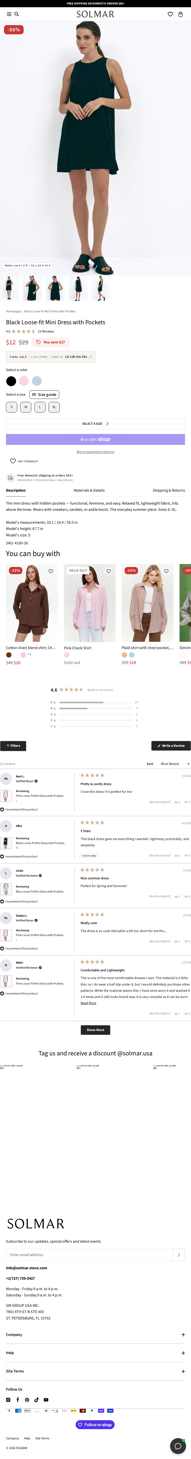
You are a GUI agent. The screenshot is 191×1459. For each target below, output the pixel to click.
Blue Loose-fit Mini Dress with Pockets (39, 892)
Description (16, 490)
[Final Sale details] (90, 356)
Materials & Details (89, 490)
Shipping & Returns (169, 490)
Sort (150, 763)
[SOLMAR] (95, 14)
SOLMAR (21, 1448)
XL (54, 407)
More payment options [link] (95, 452)
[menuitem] (9, 288)
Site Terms (15, 1371)
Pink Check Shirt (77, 648)
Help (10, 1353)
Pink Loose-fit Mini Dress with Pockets (39, 798)
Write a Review (176, 747)
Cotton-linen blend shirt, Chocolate (32, 648)
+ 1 (29, 654)
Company (14, 1334)
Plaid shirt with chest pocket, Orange (148, 648)
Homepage (13, 311)
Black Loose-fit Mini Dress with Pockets (40, 845)
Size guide (47, 394)
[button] (9, 14)
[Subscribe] (179, 1255)
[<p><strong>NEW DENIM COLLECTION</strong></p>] (95, 3)
